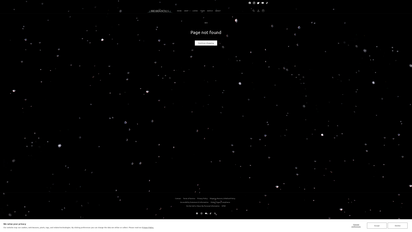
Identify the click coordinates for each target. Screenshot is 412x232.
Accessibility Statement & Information (194, 202)
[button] (187, 10)
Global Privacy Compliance (220, 202)
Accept (376, 225)
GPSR (224, 206)
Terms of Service (189, 198)
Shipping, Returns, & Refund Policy (222, 198)
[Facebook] (249, 3)
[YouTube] (262, 3)
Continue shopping (206, 43)
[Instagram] (254, 3)
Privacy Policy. (148, 227)
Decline (398, 225)
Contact (178, 198)
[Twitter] (258, 3)
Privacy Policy (202, 198)
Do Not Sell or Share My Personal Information (203, 206)
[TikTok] (267, 3)
